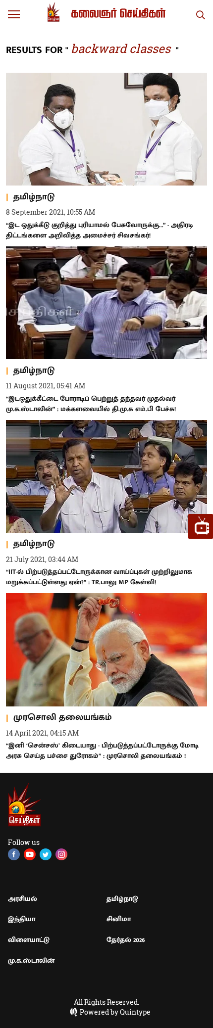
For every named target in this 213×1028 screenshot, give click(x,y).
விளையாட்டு (29, 939)
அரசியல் (22, 898)
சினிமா (118, 919)
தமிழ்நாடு (122, 898)
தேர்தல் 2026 (125, 939)
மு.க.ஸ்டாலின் (31, 960)
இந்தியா (21, 919)
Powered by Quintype (115, 1012)
